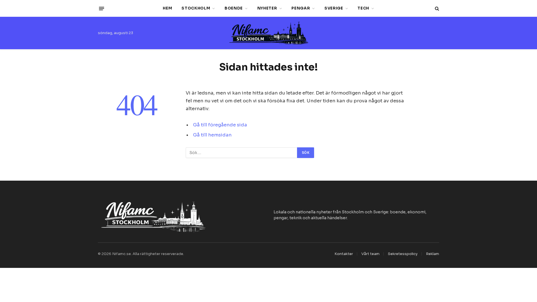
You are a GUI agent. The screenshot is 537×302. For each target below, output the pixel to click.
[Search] (436, 8)
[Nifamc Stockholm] (268, 33)
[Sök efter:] (242, 152)
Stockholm (196, 8)
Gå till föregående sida (220, 125)
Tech (363, 8)
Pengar (300, 8)
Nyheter (267, 8)
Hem (167, 8)
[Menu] (101, 8)
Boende (234, 8)
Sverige (333, 8)
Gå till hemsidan (212, 135)
